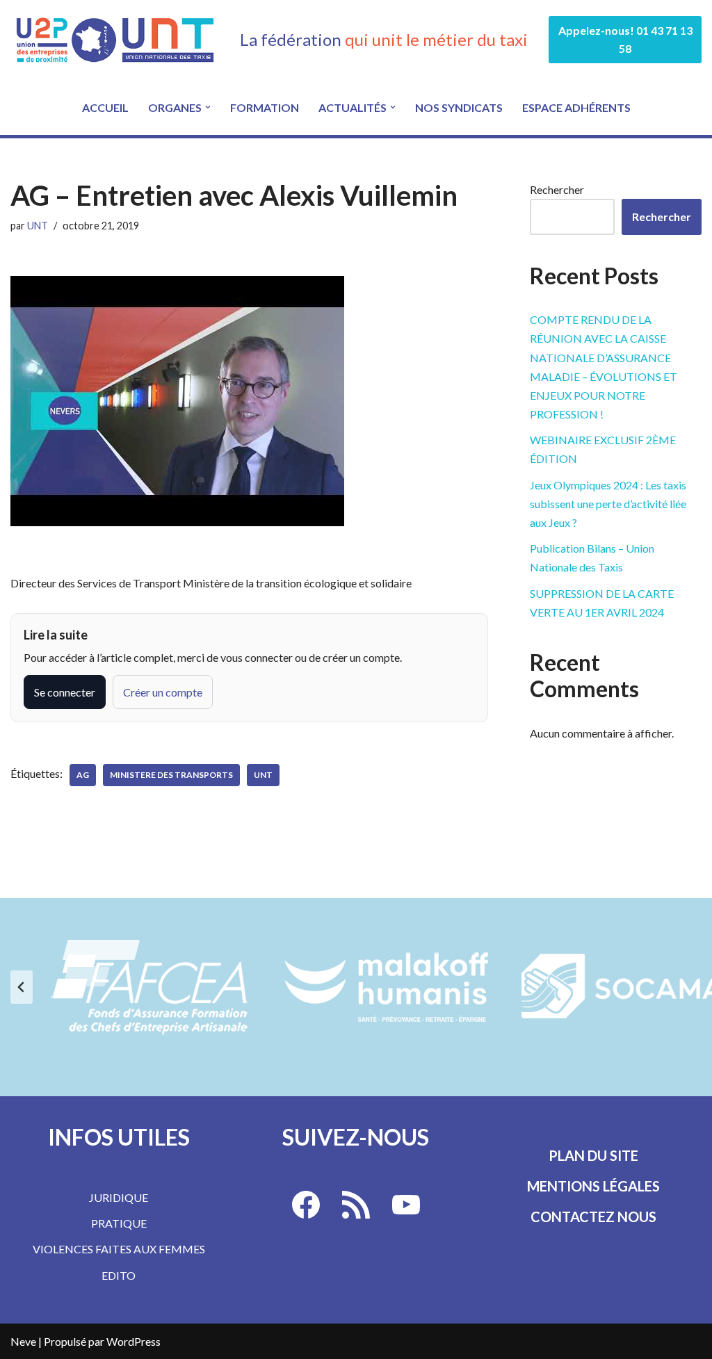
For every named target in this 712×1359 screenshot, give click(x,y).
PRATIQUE (119, 1223)
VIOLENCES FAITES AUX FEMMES (119, 1248)
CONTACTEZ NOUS (593, 1216)
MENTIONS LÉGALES (593, 1186)
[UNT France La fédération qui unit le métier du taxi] (114, 40)
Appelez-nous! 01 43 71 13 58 (625, 39)
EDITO (119, 1275)
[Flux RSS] (356, 1204)
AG (82, 775)
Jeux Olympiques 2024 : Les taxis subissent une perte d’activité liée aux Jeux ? (608, 503)
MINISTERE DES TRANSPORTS (171, 775)
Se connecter (64, 692)
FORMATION (264, 107)
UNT (37, 225)
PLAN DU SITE (593, 1155)
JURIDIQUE (118, 1197)
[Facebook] (306, 1204)
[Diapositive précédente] (21, 987)
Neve (23, 1341)
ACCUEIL (105, 107)
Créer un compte (162, 692)
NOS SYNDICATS (459, 107)
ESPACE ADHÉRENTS (576, 107)
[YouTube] (406, 1204)
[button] (208, 107)
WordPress (133, 1341)
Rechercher (557, 189)
